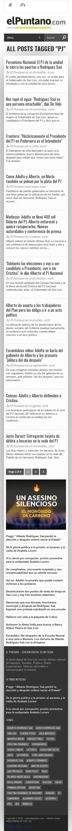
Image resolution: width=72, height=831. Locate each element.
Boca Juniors (14, 782)
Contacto (28, 826)
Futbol (50, 738)
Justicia (47, 782)
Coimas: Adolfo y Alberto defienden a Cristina (33, 398)
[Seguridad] (36, 528)
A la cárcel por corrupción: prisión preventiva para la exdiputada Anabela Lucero (34, 560)
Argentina (34, 787)
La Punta (31, 749)
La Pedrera (22, 755)
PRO (9, 803)
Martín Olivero (39, 766)
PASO (44, 771)
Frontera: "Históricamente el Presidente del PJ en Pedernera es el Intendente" (36, 138)
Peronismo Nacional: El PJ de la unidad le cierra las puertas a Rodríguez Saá (34, 64)
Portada (10, 826)
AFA (17, 803)
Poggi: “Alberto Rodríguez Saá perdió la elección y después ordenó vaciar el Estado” (33, 538)
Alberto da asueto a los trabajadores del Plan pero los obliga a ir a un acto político (34, 310)
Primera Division (16, 787)
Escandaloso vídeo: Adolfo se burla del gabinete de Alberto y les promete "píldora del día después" (34, 355)
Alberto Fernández (37, 760)
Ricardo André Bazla (18, 776)
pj (59, 793)
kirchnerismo (41, 776)
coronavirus (39, 744)
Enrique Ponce (35, 738)
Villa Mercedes (47, 733)
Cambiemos (13, 798)
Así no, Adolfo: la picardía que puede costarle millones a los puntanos (34, 582)
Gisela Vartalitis (49, 749)
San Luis (11, 733)
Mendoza (27, 803)
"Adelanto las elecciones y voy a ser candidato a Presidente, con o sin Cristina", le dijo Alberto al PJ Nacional (34, 268)
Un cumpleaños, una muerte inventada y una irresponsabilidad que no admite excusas (33, 571)
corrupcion (32, 782)
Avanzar (50, 793)
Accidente (51, 798)
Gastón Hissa (14, 771)
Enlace (19, 826)
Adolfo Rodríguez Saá (48, 728)
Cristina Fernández (17, 744)
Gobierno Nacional (17, 766)
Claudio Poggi (27, 733)
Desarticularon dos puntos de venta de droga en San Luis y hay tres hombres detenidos (36, 593)
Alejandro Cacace (32, 798)
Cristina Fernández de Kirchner (24, 793)
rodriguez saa (15, 760)
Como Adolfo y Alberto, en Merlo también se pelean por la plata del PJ (33, 179)
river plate (32, 771)
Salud (58, 782)
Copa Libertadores (42, 755)
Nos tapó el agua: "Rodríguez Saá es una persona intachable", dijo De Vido (33, 101)
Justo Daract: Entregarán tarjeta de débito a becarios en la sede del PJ (33, 438)
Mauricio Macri (15, 738)
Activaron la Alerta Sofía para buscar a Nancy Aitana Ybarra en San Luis (34, 626)
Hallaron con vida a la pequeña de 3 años (31, 616)
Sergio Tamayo (15, 749)
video (10, 755)
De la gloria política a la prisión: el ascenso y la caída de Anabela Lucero (35, 549)
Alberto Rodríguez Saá (19, 728)
